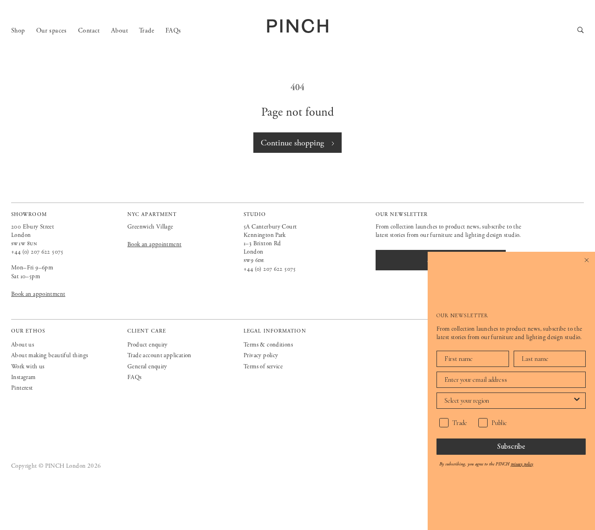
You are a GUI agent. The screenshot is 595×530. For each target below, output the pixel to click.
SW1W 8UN (24, 244)
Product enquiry (147, 345)
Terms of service (263, 367)
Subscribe (511, 446)
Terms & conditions (268, 345)
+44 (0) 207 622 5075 (37, 252)
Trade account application (159, 356)
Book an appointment (38, 294)
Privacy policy (261, 356)
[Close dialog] (586, 260)
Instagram (23, 377)
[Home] (297, 26)
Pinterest (22, 388)
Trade (146, 30)
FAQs (173, 30)
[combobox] (508, 400)
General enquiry (147, 367)
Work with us (28, 367)
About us (22, 345)
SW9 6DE (254, 260)
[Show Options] (577, 400)
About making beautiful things (49, 356)
